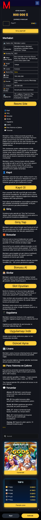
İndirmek (30, 516)
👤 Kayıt (7, 110)
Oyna (16, 72)
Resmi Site (20, 103)
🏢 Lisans (7, 125)
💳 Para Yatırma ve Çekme (13, 127)
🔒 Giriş (6, 113)
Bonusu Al (20, 267)
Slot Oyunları (20, 286)
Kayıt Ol (20, 187)
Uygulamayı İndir (20, 331)
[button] (37, 3)
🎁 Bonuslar (8, 116)
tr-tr (4, 427)
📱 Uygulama (8, 122)
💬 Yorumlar (8, 130)
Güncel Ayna (20, 343)
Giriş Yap (20, 222)
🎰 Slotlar (7, 119)
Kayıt (10, 516)
